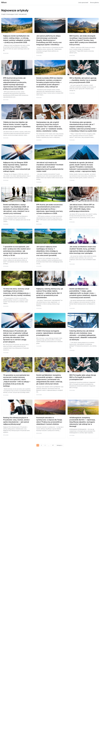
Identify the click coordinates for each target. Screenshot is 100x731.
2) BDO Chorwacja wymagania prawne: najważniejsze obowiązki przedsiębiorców (48, 333)
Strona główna (94, 2)
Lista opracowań (83, 2)
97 (53, 445)
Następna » (59, 445)
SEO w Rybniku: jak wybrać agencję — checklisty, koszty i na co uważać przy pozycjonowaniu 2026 (82, 80)
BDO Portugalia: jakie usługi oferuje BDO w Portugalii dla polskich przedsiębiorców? (82, 377)
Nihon (4, 2)
